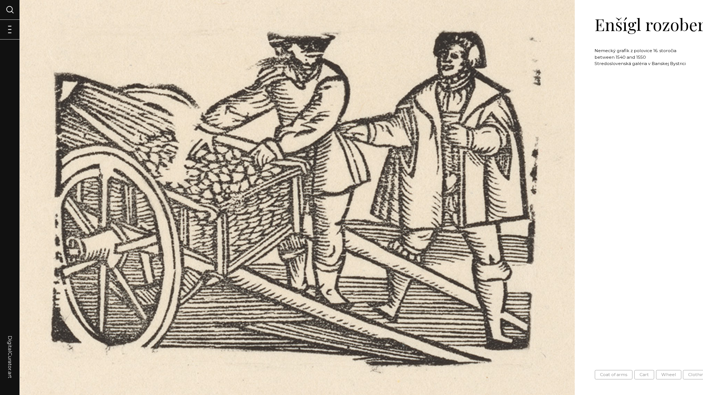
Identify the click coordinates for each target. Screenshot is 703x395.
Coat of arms (613, 374)
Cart (644, 374)
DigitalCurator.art (10, 350)
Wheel (668, 374)
